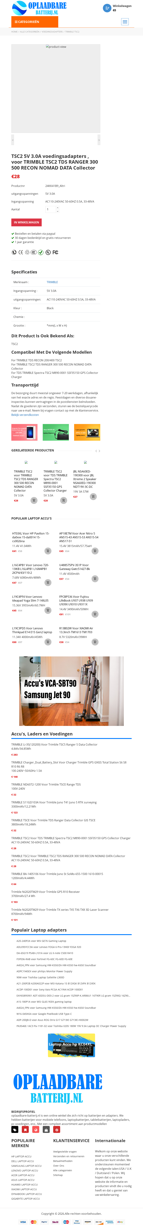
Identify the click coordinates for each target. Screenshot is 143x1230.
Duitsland (103, 1173)
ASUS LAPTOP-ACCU (22, 1180)
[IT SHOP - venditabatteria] (25, 1129)
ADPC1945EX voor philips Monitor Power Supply (44, 971)
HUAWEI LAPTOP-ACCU (24, 1184)
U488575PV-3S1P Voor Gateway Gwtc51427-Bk (74, 567)
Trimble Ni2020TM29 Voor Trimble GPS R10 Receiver (45, 892)
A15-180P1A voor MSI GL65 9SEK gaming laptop (44, 1001)
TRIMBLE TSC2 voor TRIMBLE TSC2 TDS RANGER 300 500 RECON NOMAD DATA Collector (26, 481)
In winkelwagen (26, 222)
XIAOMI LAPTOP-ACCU (24, 1189)
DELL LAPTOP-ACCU (22, 1161)
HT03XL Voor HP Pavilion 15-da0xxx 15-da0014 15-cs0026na (30, 537)
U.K (129, 1169)
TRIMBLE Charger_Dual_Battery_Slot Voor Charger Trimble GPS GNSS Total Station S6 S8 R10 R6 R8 (68, 764)
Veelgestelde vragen (65, 1151)
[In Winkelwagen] (34, 500)
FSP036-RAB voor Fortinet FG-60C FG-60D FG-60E (45, 959)
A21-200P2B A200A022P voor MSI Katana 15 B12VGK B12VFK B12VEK (56, 983)
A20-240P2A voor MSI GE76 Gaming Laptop (41, 941)
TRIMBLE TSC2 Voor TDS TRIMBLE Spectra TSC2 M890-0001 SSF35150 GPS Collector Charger (71, 838)
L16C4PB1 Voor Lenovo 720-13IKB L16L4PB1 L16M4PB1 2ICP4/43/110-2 (30, 569)
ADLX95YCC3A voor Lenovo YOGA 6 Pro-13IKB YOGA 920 (49, 947)
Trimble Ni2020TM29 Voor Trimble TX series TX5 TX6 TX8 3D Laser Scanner (60, 910)
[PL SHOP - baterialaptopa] (35, 1129)
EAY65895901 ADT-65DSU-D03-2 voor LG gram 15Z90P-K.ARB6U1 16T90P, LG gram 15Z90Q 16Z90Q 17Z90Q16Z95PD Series (74, 995)
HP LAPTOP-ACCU (21, 1156)
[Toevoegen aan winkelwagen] (47, 551)
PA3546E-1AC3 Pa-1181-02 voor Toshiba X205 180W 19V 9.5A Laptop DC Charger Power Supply (71, 1026)
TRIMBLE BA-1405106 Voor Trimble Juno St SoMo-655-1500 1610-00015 (57, 874)
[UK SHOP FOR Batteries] (46, 1129)
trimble (52, 282)
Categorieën (28, 22)
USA (122, 1169)
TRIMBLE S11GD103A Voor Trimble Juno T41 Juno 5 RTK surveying (54, 802)
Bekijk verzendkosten (25, 415)
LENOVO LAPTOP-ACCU (24, 1170)
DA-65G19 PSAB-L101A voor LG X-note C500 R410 (45, 953)
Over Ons (58, 1165)
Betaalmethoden (63, 1161)
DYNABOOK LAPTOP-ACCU (26, 1194)
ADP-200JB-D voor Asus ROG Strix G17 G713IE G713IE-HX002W (52, 1020)
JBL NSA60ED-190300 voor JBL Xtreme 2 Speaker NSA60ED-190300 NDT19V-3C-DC (84, 479)
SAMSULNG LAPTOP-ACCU (26, 1165)
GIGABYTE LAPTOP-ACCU (25, 1198)
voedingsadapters (52, 31)
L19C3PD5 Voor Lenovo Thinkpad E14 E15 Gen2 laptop (32, 630)
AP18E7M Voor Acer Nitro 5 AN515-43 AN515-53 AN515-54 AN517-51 (78, 537)
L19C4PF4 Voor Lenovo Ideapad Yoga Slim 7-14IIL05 (30, 598)
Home (14, 31)
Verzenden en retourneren (68, 1156)
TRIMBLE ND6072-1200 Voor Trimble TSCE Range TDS (46, 784)
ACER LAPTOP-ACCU (22, 1175)
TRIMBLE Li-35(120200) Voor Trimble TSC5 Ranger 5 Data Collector (54, 744)
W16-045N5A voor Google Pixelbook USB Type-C (44, 1013)
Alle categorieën (29, 31)
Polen (115, 1173)
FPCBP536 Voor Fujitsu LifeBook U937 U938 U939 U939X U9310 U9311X (76, 600)
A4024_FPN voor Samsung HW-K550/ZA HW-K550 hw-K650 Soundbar (56, 965)
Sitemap (58, 1175)
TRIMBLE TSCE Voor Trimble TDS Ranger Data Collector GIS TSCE (53, 820)
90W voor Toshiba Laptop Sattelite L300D (40, 977)
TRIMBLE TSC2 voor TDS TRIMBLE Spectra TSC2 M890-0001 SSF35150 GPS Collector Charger (55, 481)
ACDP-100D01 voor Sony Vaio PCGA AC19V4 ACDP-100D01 (50, 989)
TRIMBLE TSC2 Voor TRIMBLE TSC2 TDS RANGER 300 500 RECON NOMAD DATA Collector (68, 856)
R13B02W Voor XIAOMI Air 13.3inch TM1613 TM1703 (76, 630)
